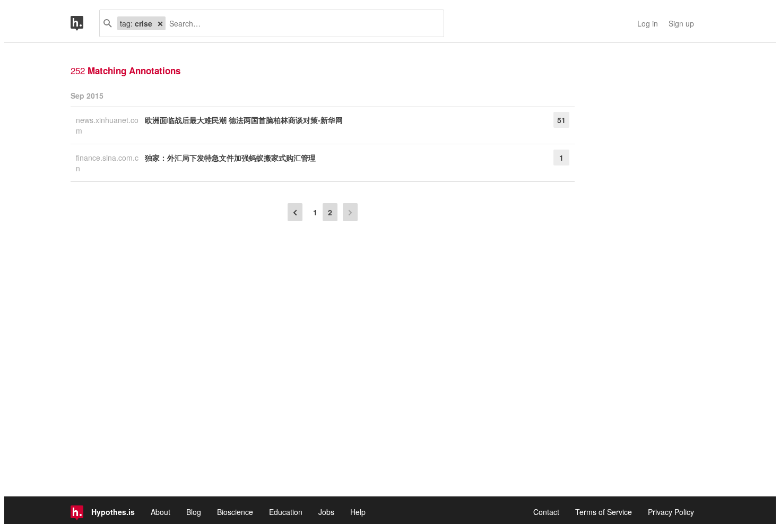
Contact (546, 511)
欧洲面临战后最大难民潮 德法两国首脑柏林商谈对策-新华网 (244, 120)
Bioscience (235, 511)
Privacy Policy (671, 511)
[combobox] (301, 23)
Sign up (681, 23)
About (160, 511)
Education (285, 511)
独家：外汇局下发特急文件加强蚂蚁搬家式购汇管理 (230, 157)
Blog (193, 511)
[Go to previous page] (295, 212)
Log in (647, 23)
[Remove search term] (160, 23)
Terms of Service (603, 511)
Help (358, 511)
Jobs (326, 511)
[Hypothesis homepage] (85, 23)
